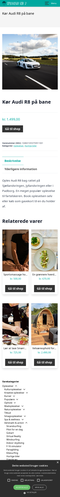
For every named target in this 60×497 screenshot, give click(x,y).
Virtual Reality (13, 436)
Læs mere (39, 476)
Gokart (10, 432)
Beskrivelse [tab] (12, 161)
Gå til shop (12, 129)
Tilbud (7, 412)
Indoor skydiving (15, 442)
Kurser (7, 396)
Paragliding (12, 449)
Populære (9, 399)
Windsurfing (13, 439)
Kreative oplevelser (14, 392)
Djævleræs (12, 459)
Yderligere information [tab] (20, 169)
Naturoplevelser (12, 409)
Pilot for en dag (14, 429)
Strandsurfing (13, 426)
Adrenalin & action (14, 422)
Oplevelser (19, 145)
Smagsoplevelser (13, 416)
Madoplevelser (12, 406)
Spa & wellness (12, 419)
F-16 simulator (13, 446)
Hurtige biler (31, 145)
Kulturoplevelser (13, 389)
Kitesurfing (12, 452)
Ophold (8, 402)
